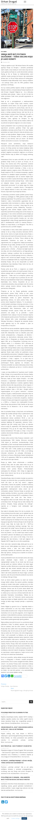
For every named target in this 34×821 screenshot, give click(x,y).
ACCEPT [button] (24, 818)
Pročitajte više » (25, 723)
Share (18, 676)
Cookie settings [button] (15, 818)
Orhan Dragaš (9, 1)
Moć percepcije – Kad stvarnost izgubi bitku (16, 746)
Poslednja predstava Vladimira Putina (14, 712)
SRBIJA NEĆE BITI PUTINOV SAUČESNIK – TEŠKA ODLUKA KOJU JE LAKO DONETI (17, 56)
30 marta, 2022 (6, 62)
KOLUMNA (4, 51)
